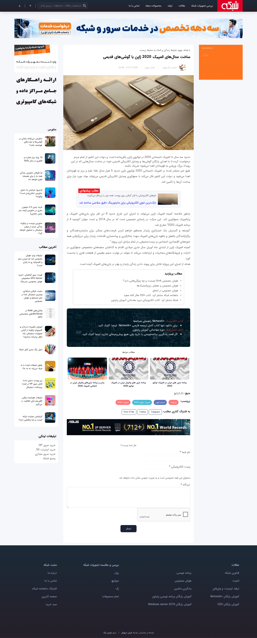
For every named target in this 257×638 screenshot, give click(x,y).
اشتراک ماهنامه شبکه (44, 588)
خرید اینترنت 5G (45, 449)
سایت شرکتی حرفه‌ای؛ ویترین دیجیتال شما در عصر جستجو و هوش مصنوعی (32, 296)
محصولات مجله (153, 6)
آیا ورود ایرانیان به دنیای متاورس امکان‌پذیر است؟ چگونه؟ (31, 193)
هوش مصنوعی (183, 581)
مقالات (182, 6)
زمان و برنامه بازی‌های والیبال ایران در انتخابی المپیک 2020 (87, 384)
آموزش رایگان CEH (228, 604)
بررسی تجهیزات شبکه (202, 6)
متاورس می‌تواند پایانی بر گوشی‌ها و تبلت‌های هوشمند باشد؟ (30, 142)
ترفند (169, 6)
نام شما (185, 452)
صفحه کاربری (49, 596)
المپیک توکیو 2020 (142, 402)
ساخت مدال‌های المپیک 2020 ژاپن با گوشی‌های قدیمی (146, 57)
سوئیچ (115, 581)
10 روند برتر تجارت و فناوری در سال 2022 (33, 159)
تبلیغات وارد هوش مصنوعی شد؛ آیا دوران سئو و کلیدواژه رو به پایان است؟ (30, 260)
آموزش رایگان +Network (224, 596)
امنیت (235, 581)
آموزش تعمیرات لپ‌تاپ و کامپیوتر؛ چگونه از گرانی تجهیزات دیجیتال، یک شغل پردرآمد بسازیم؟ (31, 331)
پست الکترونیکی (179, 467)
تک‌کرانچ (179, 393)
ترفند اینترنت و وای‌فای (226, 588)
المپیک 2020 (123, 402)
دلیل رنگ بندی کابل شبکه (30, 349)
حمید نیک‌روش (169, 67)
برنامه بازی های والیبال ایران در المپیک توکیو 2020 (128, 384)
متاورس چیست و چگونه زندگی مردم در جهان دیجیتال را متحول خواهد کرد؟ (31, 228)
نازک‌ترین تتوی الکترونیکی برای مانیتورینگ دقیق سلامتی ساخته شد (117, 203)
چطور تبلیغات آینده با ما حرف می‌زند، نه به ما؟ (31, 366)
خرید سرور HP (47, 445)
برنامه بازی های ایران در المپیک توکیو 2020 (170, 384)
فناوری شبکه (232, 573)
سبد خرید (51, 604)
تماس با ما (134, 6)
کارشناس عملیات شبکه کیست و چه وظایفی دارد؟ (30, 418)
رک (117, 588)
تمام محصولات (110, 596)
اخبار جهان (150, 67)
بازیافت (173, 402)
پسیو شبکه (49, 458)
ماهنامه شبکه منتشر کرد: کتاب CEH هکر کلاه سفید (151, 295)
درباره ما (52, 573)
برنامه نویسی (184, 573)
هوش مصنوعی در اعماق (165, 290)
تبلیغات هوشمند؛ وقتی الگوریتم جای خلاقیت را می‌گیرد (32, 401)
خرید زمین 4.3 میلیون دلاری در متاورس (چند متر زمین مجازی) (30, 210)
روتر (117, 573)
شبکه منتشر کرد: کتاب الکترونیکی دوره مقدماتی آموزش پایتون (144, 300)
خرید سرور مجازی (45, 454)
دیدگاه (185, 485)
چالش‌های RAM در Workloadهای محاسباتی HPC (30, 314)
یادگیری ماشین (182, 588)
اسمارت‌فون (160, 402)
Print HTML (129, 412)
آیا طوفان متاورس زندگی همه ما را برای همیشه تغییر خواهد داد (31, 176)
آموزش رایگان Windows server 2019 (169, 604)
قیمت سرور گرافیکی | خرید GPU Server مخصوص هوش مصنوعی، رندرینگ (30, 278)
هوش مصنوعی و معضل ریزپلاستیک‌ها (157, 286)
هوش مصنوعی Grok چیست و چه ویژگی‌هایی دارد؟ (150, 281)
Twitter (142, 412)
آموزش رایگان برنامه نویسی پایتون (171, 596)
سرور (109, 632)
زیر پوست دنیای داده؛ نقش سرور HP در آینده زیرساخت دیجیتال (32, 384)
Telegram (155, 412)
